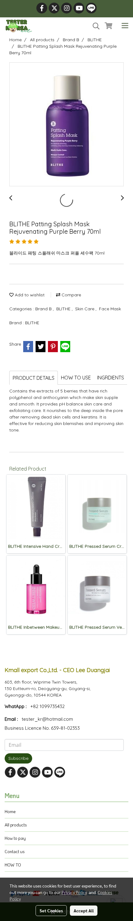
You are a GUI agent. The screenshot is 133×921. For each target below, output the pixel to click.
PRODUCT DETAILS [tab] (33, 378)
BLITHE (64, 309)
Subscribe (18, 758)
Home (10, 811)
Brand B (44, 309)
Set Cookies (51, 910)
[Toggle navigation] (125, 26)
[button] (94, 26)
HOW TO (13, 865)
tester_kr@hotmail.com (47, 719)
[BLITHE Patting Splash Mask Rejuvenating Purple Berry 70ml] (66, 125)
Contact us (15, 851)
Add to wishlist (29, 295)
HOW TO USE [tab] (76, 377)
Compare (70, 295)
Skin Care (85, 309)
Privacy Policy (74, 892)
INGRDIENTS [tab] (110, 377)
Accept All (84, 910)
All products (16, 825)
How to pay (15, 838)
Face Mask (110, 309)
